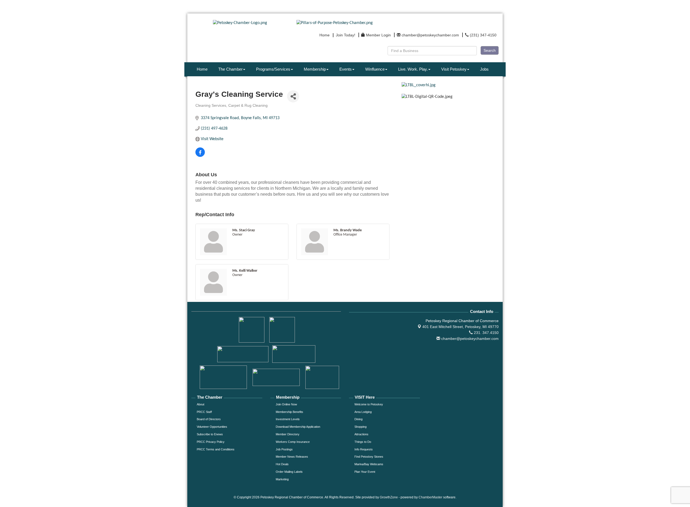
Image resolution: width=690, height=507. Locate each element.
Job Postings (284, 449)
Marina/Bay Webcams (368, 464)
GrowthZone (389, 497)
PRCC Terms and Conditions (215, 449)
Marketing (282, 479)
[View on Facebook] (200, 156)
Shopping (360, 426)
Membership (315, 69)
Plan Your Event (364, 471)
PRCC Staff (204, 411)
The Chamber (230, 69)
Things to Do (362, 441)
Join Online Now (286, 404)
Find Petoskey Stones (368, 456)
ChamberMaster (430, 497)
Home (202, 69)
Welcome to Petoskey (368, 404)
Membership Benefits (289, 411)
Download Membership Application (298, 426)
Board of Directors (209, 419)
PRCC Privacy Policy (211, 441)
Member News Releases (292, 456)
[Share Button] (293, 96)
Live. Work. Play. (413, 69)
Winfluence (375, 69)
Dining (358, 419)
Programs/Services (273, 69)
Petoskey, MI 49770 (460, 327)
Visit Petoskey (454, 69)
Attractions (361, 434)
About (200, 404)
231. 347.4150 (486, 332)
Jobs (484, 69)
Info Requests (363, 449)
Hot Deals (282, 464)
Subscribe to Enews (210, 434)
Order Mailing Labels (289, 471)
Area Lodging (363, 411)
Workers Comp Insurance (293, 441)
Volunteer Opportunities (212, 426)
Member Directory (287, 434)
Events (345, 69)
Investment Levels (288, 419)
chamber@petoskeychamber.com (469, 338)
